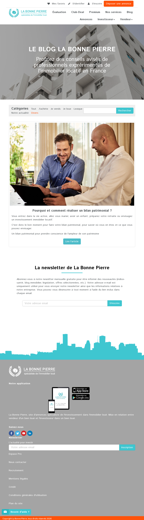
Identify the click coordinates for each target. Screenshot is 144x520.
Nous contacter (17, 462)
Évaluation (59, 12)
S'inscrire (96, 3)
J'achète (43, 109)
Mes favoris (58, 3)
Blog (130, 12)
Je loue (67, 109)
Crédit (12, 487)
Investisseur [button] (105, 19)
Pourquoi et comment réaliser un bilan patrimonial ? (72, 210)
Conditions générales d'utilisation (28, 495)
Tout (33, 109)
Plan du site (15, 503)
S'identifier (78, 3)
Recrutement (16, 470)
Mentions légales (18, 478)
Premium (94, 12)
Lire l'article (72, 241)
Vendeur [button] (125, 19)
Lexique (78, 109)
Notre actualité (20, 113)
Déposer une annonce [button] (118, 3)
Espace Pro (15, 454)
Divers (34, 113)
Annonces (86, 19)
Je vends (56, 109)
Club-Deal (77, 12)
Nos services (113, 12)
